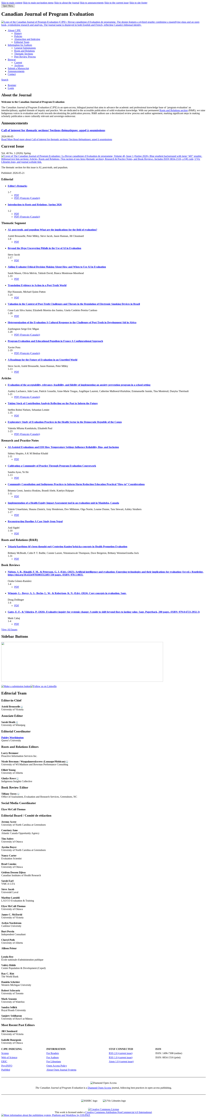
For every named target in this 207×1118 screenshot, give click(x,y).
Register (12, 85)
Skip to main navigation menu (38, 2)
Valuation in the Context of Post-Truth (74, 304)
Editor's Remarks (17, 186)
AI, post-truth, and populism (52, 229)
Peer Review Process (25, 56)
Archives (18, 65)
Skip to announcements (92, 2)
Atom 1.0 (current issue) (121, 1061)
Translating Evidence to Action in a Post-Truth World (37, 285)
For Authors (52, 1057)
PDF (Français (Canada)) (27, 198)
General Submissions (25, 48)
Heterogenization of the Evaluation (72, 322)
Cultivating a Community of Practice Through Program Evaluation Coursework (52, 465)
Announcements (16, 71)
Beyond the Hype (44, 248)
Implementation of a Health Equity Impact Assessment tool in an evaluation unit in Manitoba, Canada (63, 503)
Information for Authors (20, 45)
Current (18, 62)
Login (11, 88)
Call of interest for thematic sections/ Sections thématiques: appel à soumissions (53, 130)
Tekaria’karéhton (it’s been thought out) (67, 546)
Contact (12, 74)
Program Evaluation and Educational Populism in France (55, 341)
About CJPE (14, 30)
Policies (18, 36)
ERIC (4, 1061)
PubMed (5, 1069)
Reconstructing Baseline (35, 521)
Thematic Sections (23, 53)
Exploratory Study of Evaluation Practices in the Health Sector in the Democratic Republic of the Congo (65, 422)
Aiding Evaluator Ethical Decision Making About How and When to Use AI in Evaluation (57, 266)
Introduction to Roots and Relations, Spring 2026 (35, 204)
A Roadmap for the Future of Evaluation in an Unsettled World (42, 359)
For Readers (52, 1053)
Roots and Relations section (173, 110)
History (18, 33)
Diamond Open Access (99, 1087)
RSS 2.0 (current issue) (120, 1053)
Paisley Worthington (12, 737)
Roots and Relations (24, 50)
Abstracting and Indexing (27, 39)
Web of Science (9, 1057)
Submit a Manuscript (18, 68)
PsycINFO (6, 1065)
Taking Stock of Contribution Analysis (53, 403)
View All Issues (9, 629)
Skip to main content (11, 2)
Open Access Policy (56, 1065)
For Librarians (53, 1061)
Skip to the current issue (116, 2)
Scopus (5, 1053)
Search (4, 79)
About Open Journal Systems (61, 1069)
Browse (12, 59)
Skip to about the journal (66, 2)
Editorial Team (21, 42)
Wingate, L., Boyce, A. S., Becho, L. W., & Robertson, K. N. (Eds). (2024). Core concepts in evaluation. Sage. (67, 593)
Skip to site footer (138, 2)
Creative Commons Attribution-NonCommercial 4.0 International (118, 1112)
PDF (16, 195)
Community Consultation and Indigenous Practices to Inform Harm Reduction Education (76, 484)
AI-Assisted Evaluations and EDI (63, 447)
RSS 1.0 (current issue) (120, 1057)
